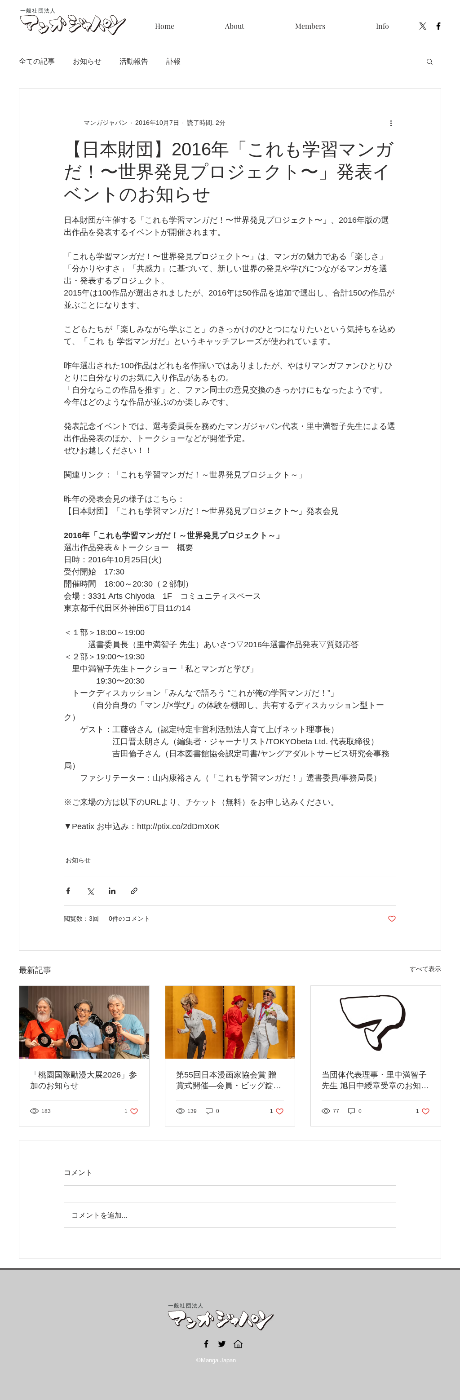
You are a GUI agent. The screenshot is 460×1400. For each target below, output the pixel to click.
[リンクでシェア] (134, 891)
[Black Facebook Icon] (438, 26)
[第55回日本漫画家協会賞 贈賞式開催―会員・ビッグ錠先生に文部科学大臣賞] (230, 1022)
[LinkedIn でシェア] (112, 891)
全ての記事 (37, 61)
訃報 (173, 61)
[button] (310, 26)
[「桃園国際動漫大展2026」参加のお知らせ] (84, 1022)
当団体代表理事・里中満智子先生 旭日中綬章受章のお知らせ (375, 1080)
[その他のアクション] (390, 122)
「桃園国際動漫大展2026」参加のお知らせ (83, 1080)
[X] (423, 26)
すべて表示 (425, 968)
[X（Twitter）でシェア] (90, 891)
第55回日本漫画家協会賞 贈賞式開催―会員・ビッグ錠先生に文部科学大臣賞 (228, 1080)
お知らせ (87, 61)
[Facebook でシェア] (68, 891)
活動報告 (133, 61)
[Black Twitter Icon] (222, 1344)
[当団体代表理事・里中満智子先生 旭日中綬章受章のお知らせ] (376, 1022)
